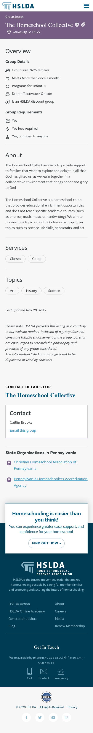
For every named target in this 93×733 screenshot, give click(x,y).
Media (59, 618)
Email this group (23, 430)
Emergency (60, 678)
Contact (43, 678)
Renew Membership (70, 626)
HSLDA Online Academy (26, 611)
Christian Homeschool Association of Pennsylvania (45, 465)
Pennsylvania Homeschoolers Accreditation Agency (51, 482)
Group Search (14, 17)
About (59, 604)
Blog (11, 626)
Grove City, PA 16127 (26, 32)
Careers (60, 611)
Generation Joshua (22, 618)
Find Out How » (46, 543)
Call (29, 678)
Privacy (72, 707)
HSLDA (31, 707)
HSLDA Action (19, 604)
